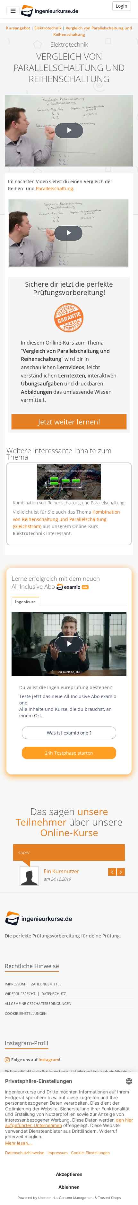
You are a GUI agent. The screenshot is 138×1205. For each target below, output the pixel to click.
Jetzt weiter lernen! (69, 421)
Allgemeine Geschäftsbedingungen (38, 1003)
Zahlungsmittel (46, 984)
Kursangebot (18, 28)
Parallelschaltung (54, 188)
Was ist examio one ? (69, 733)
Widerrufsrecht (20, 993)
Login (121, 6)
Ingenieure (25, 601)
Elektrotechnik (48, 28)
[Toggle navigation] (13, 10)
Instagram (49, 1059)
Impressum (15, 984)
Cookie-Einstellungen (26, 1013)
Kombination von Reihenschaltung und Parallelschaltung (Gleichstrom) (66, 519)
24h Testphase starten (69, 753)
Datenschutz (53, 993)
